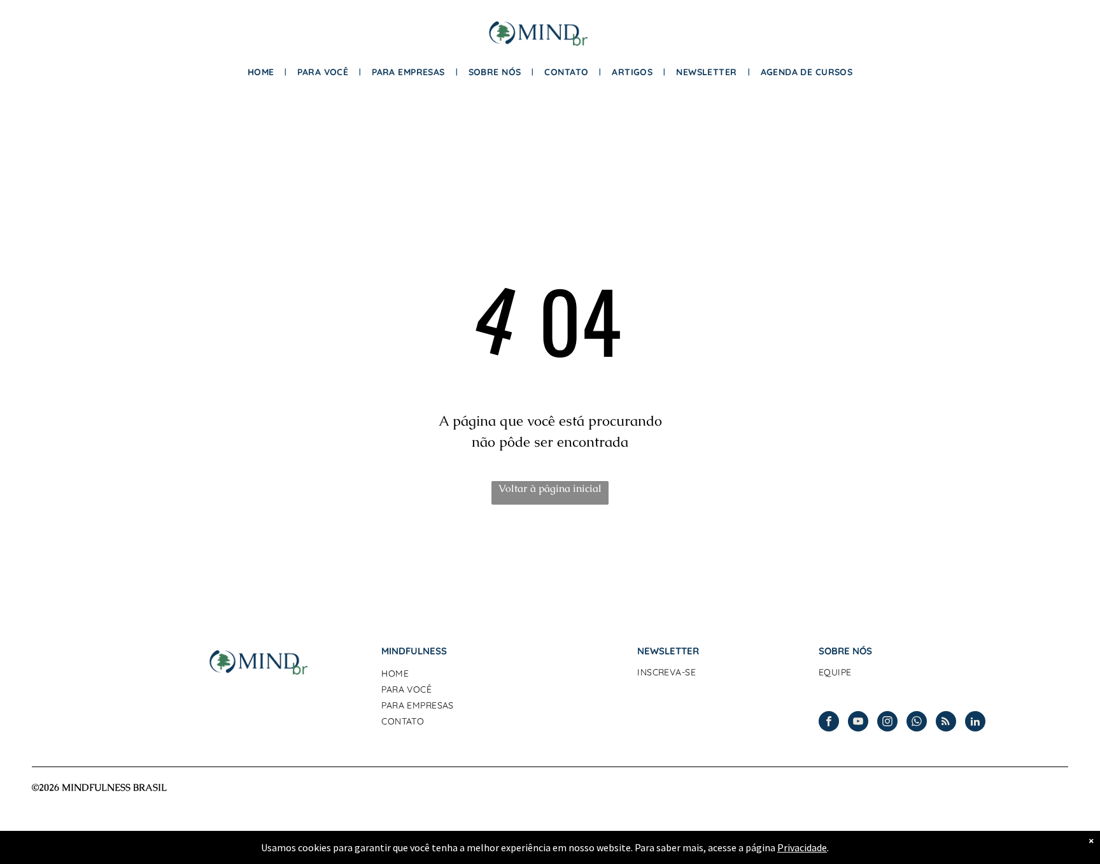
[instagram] (887, 723)
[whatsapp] (916, 723)
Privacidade (802, 847)
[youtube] (858, 723)
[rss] (946, 723)
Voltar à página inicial (550, 488)
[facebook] (829, 723)
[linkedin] (975, 723)
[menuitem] (263, 72)
